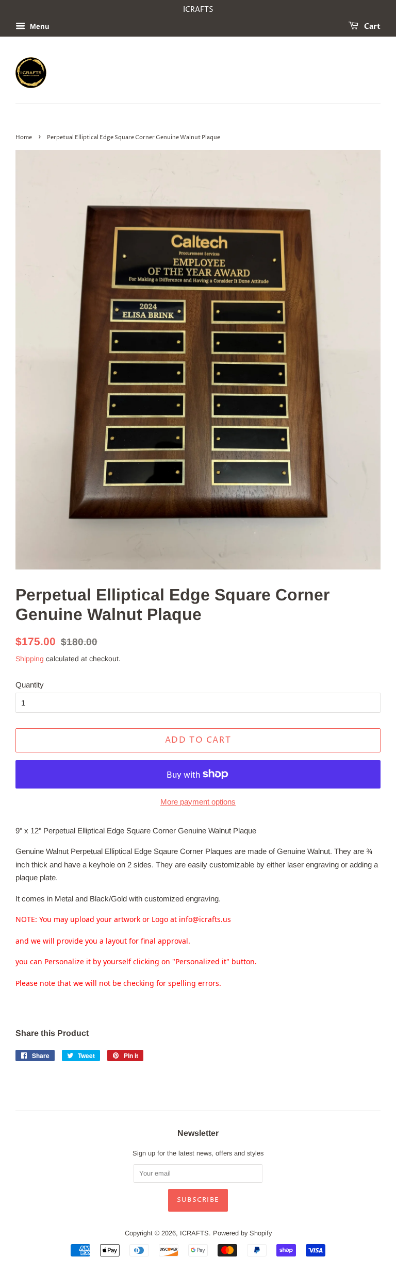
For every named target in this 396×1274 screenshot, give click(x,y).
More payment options (198, 801)
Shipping (29, 659)
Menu (39, 26)
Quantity (29, 684)
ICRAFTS (194, 1233)
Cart (371, 26)
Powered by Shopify (242, 1233)
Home (23, 137)
